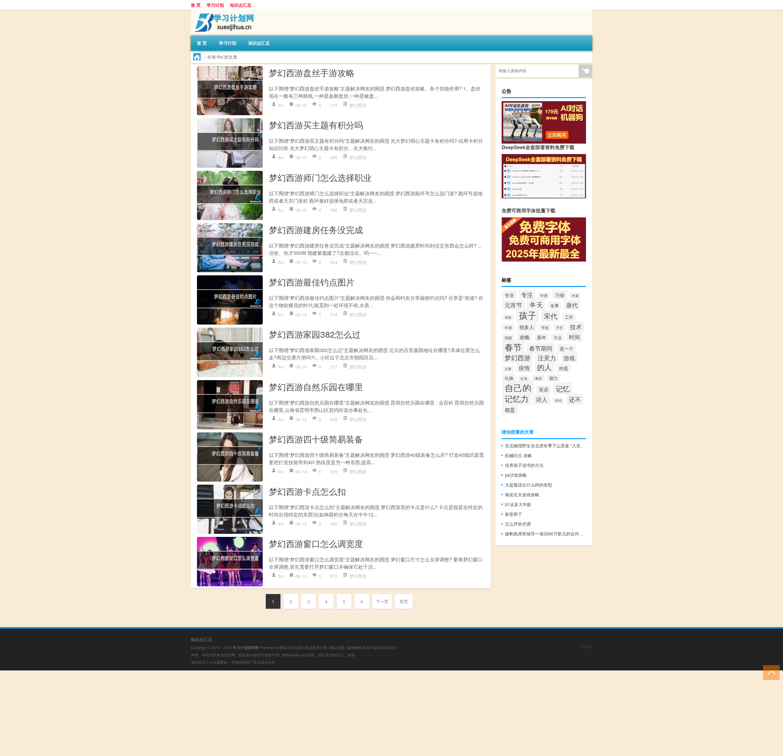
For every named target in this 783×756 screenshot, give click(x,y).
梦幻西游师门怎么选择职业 (320, 177)
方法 (558, 337)
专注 (527, 294)
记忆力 (517, 398)
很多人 (526, 327)
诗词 (558, 400)
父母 (508, 368)
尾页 (403, 601)
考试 (538, 378)
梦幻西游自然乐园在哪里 (316, 386)
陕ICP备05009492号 (380, 647)
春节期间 (540, 348)
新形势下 (513, 514)
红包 (524, 378)
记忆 (563, 388)
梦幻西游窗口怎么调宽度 (316, 543)
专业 (509, 295)
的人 (544, 367)
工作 (569, 317)
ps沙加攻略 (516, 475)
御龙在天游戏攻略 (522, 494)
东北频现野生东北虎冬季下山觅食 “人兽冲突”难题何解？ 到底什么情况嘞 (545, 445)
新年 (541, 337)
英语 (543, 389)
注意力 (547, 357)
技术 (576, 326)
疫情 (524, 368)
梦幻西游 (357, 105)
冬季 (554, 306)
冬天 (536, 304)
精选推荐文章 (316, 647)
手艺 (559, 327)
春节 (513, 347)
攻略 (524, 337)
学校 (508, 317)
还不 (575, 399)
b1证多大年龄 (518, 504)
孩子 (527, 314)
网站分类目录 (291, 647)
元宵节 (513, 305)
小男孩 (586, 646)
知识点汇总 (240, 5)
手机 (545, 327)
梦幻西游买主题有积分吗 (316, 125)
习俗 (560, 295)
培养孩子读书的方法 (524, 465)
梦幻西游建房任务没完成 (316, 229)
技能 (508, 337)
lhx (281, 105)
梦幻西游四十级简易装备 (316, 439)
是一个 (566, 348)
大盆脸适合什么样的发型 (528, 485)
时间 (574, 337)
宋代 (550, 316)
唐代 (572, 305)
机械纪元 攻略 (518, 455)
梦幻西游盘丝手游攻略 (311, 72)
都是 (510, 409)
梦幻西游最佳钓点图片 (311, 282)
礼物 (509, 378)
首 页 (196, 5)
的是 (563, 368)
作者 (575, 295)
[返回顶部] (770, 672)
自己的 (518, 387)
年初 (508, 327)
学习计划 (215, 5)
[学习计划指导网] (223, 12)
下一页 (382, 601)
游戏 (569, 358)
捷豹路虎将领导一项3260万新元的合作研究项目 (545, 533)
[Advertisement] (183, 713)
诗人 (541, 399)
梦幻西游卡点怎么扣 (307, 491)
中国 (543, 295)
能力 (553, 378)
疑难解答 (354, 647)
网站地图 (337, 647)
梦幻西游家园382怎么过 (315, 334)
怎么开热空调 (518, 524)
